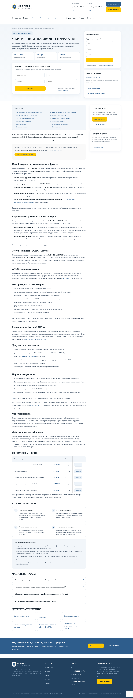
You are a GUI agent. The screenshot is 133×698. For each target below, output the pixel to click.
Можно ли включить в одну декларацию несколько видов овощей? (40, 587)
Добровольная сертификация (60, 124)
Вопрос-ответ (71, 18)
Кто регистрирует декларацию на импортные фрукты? (35, 601)
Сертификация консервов (44, 616)
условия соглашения (63, 90)
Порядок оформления (58, 121)
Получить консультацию (25, 154)
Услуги (34, 18)
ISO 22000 (65, 278)
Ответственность (21, 124)
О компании (16, 18)
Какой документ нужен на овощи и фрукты (29, 112)
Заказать (78, 464)
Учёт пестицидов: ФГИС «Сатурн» (26, 115)
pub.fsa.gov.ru (34, 405)
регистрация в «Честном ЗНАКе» (35, 339)
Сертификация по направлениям (51, 18)
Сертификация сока (21, 616)
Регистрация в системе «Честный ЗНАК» (47, 626)
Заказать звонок (113, 4)
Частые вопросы (56, 127)
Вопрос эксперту (113, 9)
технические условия (29, 356)
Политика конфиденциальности (89, 694)
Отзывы (81, 18)
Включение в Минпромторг (20, 694)
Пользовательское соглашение (111, 694)
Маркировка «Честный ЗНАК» (61, 118)
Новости (26, 18)
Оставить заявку (96, 646)
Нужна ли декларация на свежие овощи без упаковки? (35, 580)
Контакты (90, 18)
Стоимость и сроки (21, 127)
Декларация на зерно (71, 616)
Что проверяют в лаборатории (25, 118)
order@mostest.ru (75, 10)
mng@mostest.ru (93, 10)
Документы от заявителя (23, 121)
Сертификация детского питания (23, 626)
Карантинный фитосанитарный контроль (64, 112)
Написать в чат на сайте (96, 93)
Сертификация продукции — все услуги (70, 626)
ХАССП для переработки (59, 115)
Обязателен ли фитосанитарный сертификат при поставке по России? (41, 594)
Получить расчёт (99, 119)
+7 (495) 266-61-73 (77, 7)
